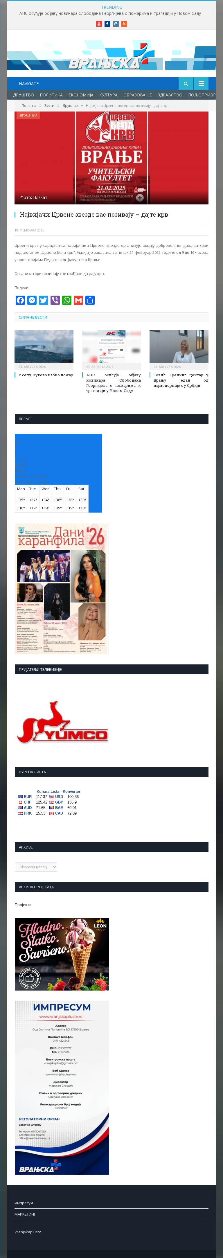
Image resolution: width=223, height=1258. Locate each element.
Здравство (170, 95)
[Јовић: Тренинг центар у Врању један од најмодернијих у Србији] (179, 349)
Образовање (137, 95)
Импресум (24, 1202)
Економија (81, 95)
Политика (51, 95)
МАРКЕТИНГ (25, 1214)
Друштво (23, 95)
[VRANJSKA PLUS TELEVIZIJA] (111, 54)
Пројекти (23, 904)
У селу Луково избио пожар (46, 375)
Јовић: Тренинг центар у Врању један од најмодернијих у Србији (181, 380)
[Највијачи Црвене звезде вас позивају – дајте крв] (111, 159)
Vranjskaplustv (28, 1231)
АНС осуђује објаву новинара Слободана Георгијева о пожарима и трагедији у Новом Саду (110, 13)
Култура (108, 95)
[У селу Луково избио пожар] (44, 349)
